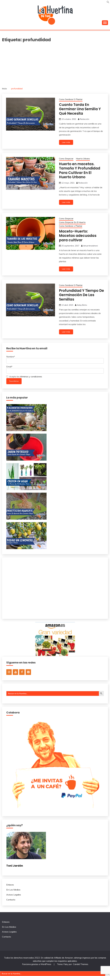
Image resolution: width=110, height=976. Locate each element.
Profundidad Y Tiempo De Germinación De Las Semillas (81, 295)
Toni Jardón (14, 866)
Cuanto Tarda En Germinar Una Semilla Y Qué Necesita (80, 109)
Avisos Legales (13, 894)
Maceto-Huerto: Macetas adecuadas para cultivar (77, 235)
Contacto (10, 899)
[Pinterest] (28, 672)
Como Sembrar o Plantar (70, 226)
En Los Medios (13, 889)
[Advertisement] (55, 63)
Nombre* (10, 356)
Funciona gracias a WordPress (37, 964)
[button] (108, 2)
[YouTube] (15, 672)
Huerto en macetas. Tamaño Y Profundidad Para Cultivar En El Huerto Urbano (79, 171)
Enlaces (10, 884)
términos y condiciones (31, 376)
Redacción (84, 119)
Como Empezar (66, 158)
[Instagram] (9, 672)
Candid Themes (80, 964)
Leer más (66, 142)
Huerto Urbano (83, 158)
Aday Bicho (82, 305)
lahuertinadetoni (90, 246)
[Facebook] (22, 672)
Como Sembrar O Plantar (70, 99)
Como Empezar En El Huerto (72, 222)
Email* (9, 366)
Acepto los (25, 376)
